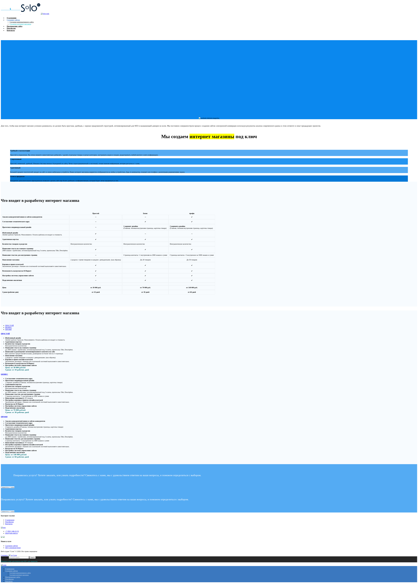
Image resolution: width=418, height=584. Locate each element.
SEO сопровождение (13, 548)
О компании (9, 520)
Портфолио (9, 522)
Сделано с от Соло (9, 555)
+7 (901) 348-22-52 (12, 531)
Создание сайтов (11, 546)
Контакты (9, 524)
